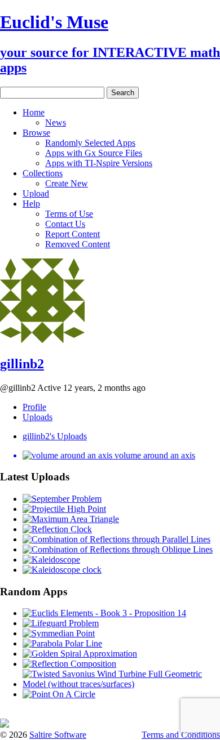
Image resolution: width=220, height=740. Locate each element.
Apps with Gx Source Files (93, 153)
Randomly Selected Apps (90, 143)
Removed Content (77, 244)
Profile (34, 407)
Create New (66, 183)
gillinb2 (22, 363)
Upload (36, 193)
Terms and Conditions (181, 734)
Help (31, 203)
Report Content (72, 234)
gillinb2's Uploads (55, 436)
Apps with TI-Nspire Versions (98, 163)
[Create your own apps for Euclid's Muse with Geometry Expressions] (4, 724)
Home (34, 112)
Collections (43, 173)
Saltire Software (57, 734)
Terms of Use (69, 214)
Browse (36, 132)
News (55, 122)
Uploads (37, 417)
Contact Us (65, 224)
